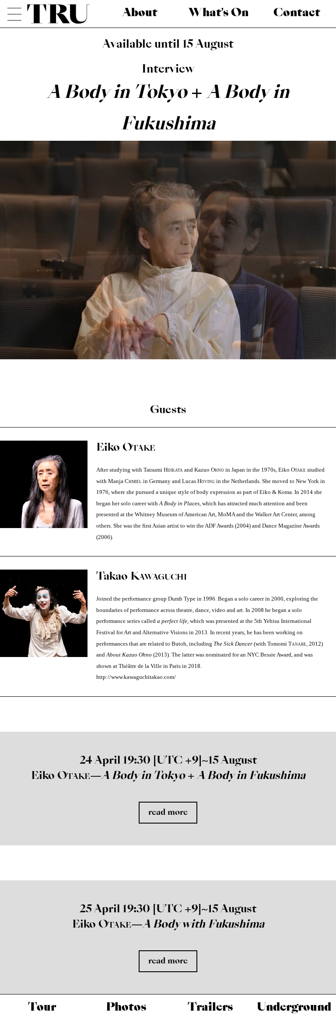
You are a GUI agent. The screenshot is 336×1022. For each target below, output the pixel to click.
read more (168, 813)
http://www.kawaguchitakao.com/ (136, 677)
